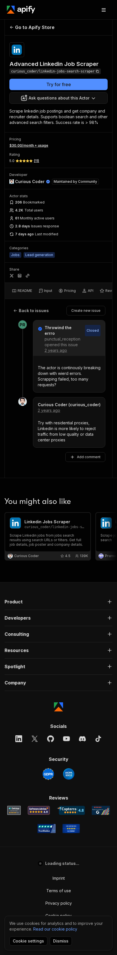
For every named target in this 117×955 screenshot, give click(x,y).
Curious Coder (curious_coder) (69, 404)
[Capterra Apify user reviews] (71, 810)
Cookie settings (28, 941)
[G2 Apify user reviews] (101, 810)
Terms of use (58, 890)
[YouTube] (66, 738)
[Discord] (82, 738)
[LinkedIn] (18, 738)
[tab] (22, 290)
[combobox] (58, 98)
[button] (58, 601)
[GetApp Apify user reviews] (14, 810)
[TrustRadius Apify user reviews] (46, 828)
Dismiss (60, 941)
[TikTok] (98, 738)
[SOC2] (69, 774)
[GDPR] (48, 774)
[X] (34, 738)
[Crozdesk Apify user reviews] (71, 828)
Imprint (59, 878)
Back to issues (34, 310)
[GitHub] (50, 738)
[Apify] (21, 10)
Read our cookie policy (55, 929)
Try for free (58, 84)
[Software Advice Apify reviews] (39, 810)
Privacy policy (58, 903)
